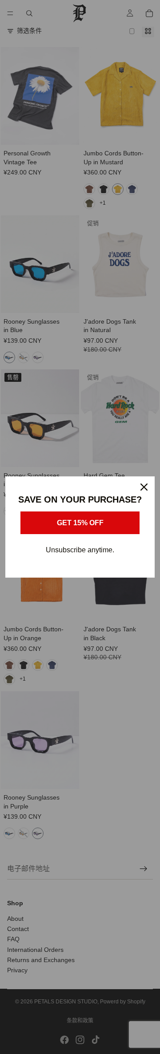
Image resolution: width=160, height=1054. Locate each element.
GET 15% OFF (80, 523)
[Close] (144, 487)
